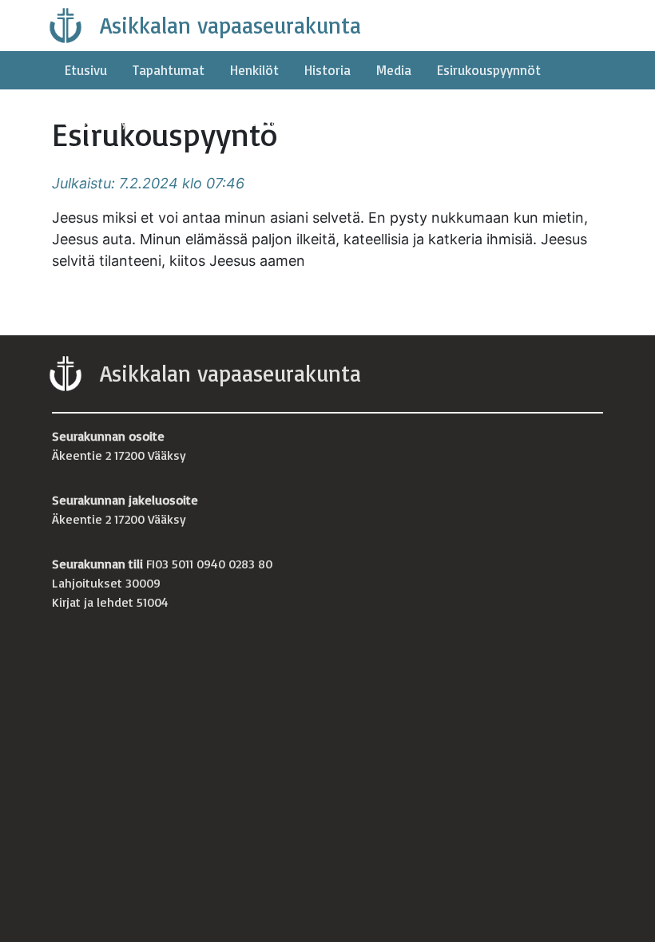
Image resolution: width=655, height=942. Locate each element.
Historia (327, 69)
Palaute (183, 121)
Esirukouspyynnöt (489, 69)
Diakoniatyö (100, 121)
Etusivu (86, 69)
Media (393, 69)
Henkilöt (254, 69)
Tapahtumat (168, 69)
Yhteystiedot (269, 121)
